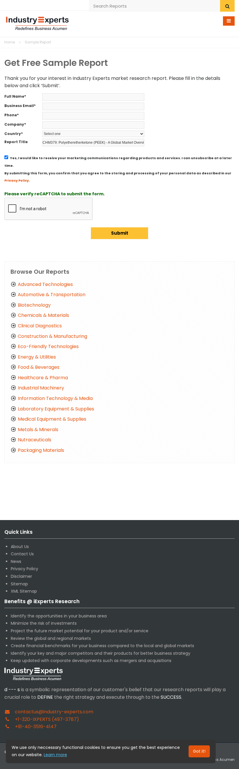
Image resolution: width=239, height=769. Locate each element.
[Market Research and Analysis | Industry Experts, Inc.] (37, 22)
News (16, 561)
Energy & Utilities (37, 357)
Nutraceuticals (34, 439)
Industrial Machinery (41, 387)
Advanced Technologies (45, 284)
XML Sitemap (24, 591)
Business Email (20, 105)
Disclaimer (21, 576)
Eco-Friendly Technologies (48, 346)
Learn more (55, 755)
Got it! (199, 751)
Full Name (15, 96)
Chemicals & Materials (43, 315)
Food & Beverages (38, 367)
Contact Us (22, 554)
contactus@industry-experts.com (54, 711)
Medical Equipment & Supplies (52, 419)
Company (15, 124)
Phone (11, 115)
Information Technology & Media (55, 398)
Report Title (16, 141)
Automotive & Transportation (51, 294)
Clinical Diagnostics (40, 325)
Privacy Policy (16, 180)
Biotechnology (34, 305)
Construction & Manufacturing (52, 336)
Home (9, 42)
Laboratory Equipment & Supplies (56, 408)
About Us (20, 546)
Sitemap (19, 584)
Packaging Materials (41, 450)
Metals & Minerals (38, 429)
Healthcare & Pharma (43, 377)
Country (13, 133)
